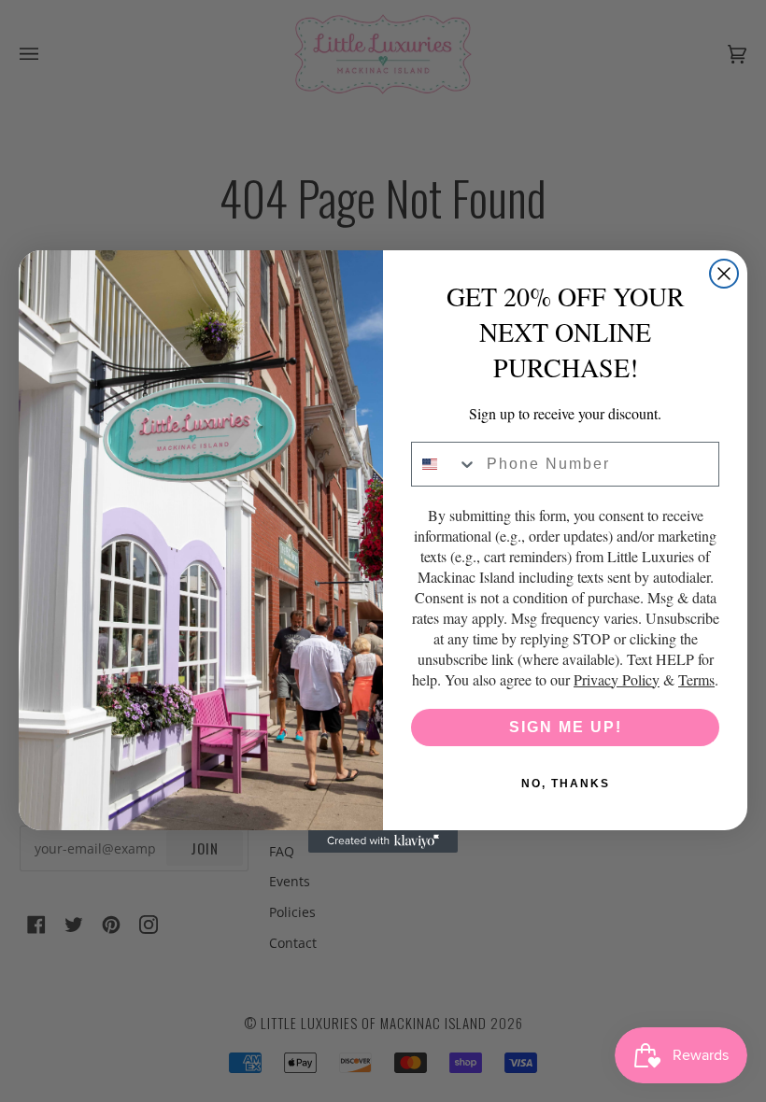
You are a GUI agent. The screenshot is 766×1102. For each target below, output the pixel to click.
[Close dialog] (724, 274)
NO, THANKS (565, 783)
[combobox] (444, 464)
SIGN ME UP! (565, 727)
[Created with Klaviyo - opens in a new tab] (383, 841)
